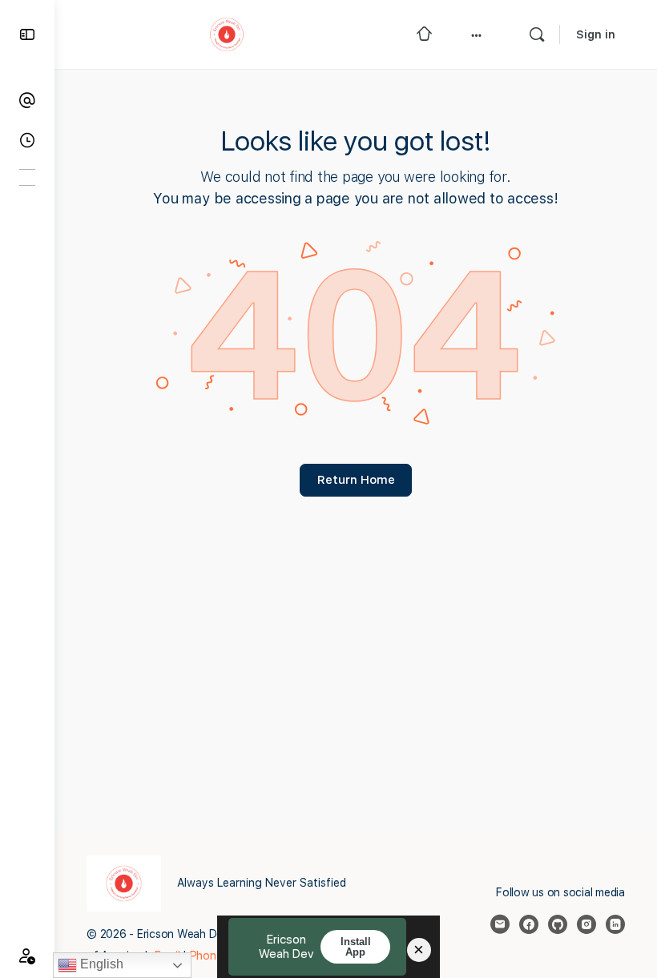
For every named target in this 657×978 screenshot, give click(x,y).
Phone (208, 955)
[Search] (537, 34)
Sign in (595, 34)
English (100, 964)
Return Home (356, 480)
